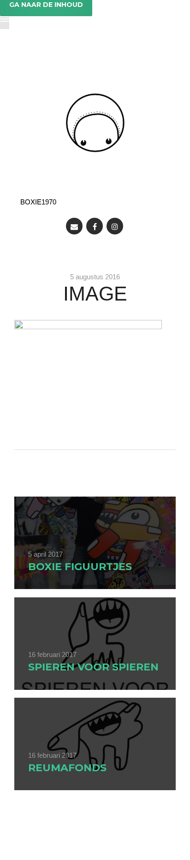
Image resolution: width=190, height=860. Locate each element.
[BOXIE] (95, 123)
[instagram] (115, 226)
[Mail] (74, 226)
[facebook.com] (94, 226)
